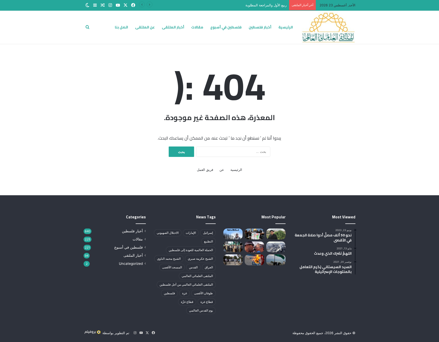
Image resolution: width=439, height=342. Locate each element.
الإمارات (191, 233)
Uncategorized (131, 264)
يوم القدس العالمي (201, 310)
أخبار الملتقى (173, 27)
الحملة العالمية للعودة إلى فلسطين (191, 250)
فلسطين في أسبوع (226, 27)
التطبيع (208, 241)
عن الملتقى (145, 27)
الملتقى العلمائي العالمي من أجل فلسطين (186, 284)
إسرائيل (208, 233)
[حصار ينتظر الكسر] (276, 246)
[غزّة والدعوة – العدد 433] (233, 234)
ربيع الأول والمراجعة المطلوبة (266, 5)
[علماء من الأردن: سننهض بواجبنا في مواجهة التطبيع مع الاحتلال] (233, 246)
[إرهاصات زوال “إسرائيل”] (254, 259)
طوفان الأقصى (203, 293)
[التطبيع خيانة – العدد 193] (254, 234)
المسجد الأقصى (172, 267)
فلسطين (169, 293)
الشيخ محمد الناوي (169, 258)
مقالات (197, 27)
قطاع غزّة (187, 302)
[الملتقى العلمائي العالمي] (328, 27)
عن (222, 170)
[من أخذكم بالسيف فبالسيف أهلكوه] (276, 234)
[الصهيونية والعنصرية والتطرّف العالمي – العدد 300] (254, 246)
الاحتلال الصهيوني (168, 233)
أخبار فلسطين (260, 27)
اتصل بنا (121, 27)
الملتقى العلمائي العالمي (197, 276)
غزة (184, 293)
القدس (193, 267)
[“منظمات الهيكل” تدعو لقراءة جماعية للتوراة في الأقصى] (233, 259)
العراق (209, 267)
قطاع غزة (206, 302)
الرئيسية (285, 27)
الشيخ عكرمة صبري (200, 258)
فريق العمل (205, 170)
